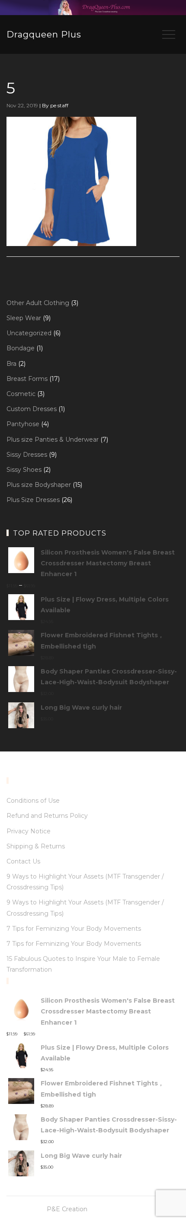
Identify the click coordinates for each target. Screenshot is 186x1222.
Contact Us (23, 861)
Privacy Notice (28, 831)
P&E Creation (67, 1209)
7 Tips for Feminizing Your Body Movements (73, 928)
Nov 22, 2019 (22, 105)
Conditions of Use (33, 800)
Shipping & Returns (35, 846)
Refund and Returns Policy (47, 816)
